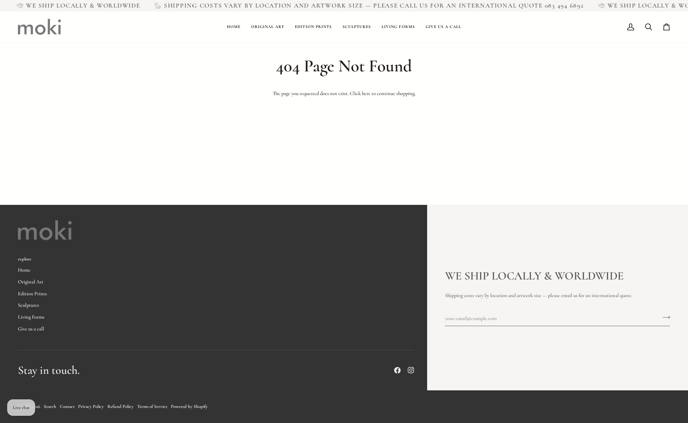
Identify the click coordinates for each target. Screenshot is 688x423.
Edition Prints (32, 294)
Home (24, 270)
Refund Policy (121, 406)
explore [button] (24, 259)
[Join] (664, 317)
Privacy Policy (91, 406)
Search (50, 406)
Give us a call (31, 329)
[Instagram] (411, 370)
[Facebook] (397, 370)
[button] (268, 26)
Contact (67, 406)
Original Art (30, 282)
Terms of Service (152, 406)
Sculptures (28, 305)
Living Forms (31, 317)
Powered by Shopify (189, 406)
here (366, 93)
